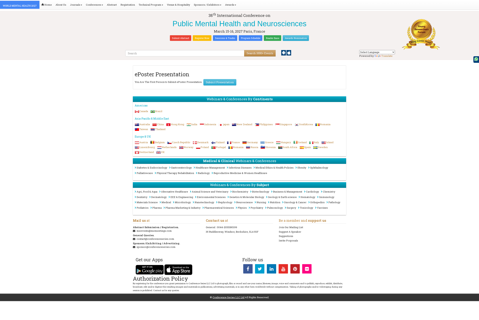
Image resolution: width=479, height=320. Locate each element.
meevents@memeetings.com (154, 230)
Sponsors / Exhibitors (206, 4)
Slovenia (270, 147)
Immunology (326, 197)
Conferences (93, 4)
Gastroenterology (181, 167)
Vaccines (322, 207)
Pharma (157, 207)
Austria (143, 142)
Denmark (203, 142)
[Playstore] (283, 52)
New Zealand (244, 124)
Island (329, 142)
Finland (220, 142)
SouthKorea (306, 124)
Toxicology (306, 207)
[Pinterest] (295, 269)
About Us (61, 4)
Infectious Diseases (240, 167)
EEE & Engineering (181, 197)
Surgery (291, 207)
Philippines (266, 124)
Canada (143, 111)
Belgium (160, 142)
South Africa (290, 147)
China (160, 124)
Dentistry (142, 197)
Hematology (307, 197)
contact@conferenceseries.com (155, 239)
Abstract (112, 4)
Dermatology (159, 197)
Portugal (221, 147)
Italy (316, 142)
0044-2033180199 (227, 227)
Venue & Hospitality (178, 4)
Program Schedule (250, 38)
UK (163, 152)
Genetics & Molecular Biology (246, 197)
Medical (166, 202)
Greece (269, 142)
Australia (144, 124)
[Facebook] (248, 269)
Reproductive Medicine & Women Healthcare (240, 173)
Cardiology (312, 191)
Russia (254, 147)
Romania (325, 124)
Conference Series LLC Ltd (228, 297)
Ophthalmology (319, 167)
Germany (252, 142)
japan (226, 124)
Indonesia (210, 124)
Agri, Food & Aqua (147, 191)
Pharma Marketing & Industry (183, 207)
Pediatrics (143, 207)
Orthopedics (317, 202)
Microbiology (183, 202)
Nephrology (225, 202)
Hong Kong (177, 124)
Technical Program (150, 4)
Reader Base (272, 38)
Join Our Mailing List (291, 227)
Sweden (323, 147)
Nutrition (275, 202)
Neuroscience (244, 202)
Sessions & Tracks (225, 38)
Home (48, 4)
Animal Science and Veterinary (210, 191)
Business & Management (287, 191)
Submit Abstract (180, 38)
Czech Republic (181, 142)
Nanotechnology (204, 202)
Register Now (202, 38)
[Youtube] (283, 269)
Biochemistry (240, 191)
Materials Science (147, 202)
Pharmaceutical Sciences (219, 207)
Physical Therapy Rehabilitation (175, 173)
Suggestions (286, 236)
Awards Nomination (296, 38)
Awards (229, 4)
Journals (75, 4)
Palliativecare (145, 173)
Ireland (302, 142)
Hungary (286, 142)
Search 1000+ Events (260, 53)
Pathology (334, 202)
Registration (127, 4)
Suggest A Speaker (290, 231)
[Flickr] (307, 269)
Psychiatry (257, 207)
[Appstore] (288, 52)
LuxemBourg (147, 147)
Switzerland (146, 152)
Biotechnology (260, 191)
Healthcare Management (210, 167)
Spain (307, 147)
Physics (242, 207)
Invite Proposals (288, 240)
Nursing (261, 202)
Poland (205, 147)
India (194, 124)
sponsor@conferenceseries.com (156, 247)
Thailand (160, 129)
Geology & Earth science (282, 197)
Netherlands (169, 147)
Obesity (301, 167)
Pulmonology (275, 207)
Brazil (158, 111)
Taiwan (143, 129)
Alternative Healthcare (174, 191)
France (236, 142)
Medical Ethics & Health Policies (274, 167)
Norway (188, 147)
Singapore (286, 124)
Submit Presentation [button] (220, 82)
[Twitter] (259, 269)
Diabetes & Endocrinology (152, 167)
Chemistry (329, 191)
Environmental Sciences (211, 197)
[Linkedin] (271, 269)
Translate (387, 56)
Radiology (204, 173)
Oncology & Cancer (295, 202)
